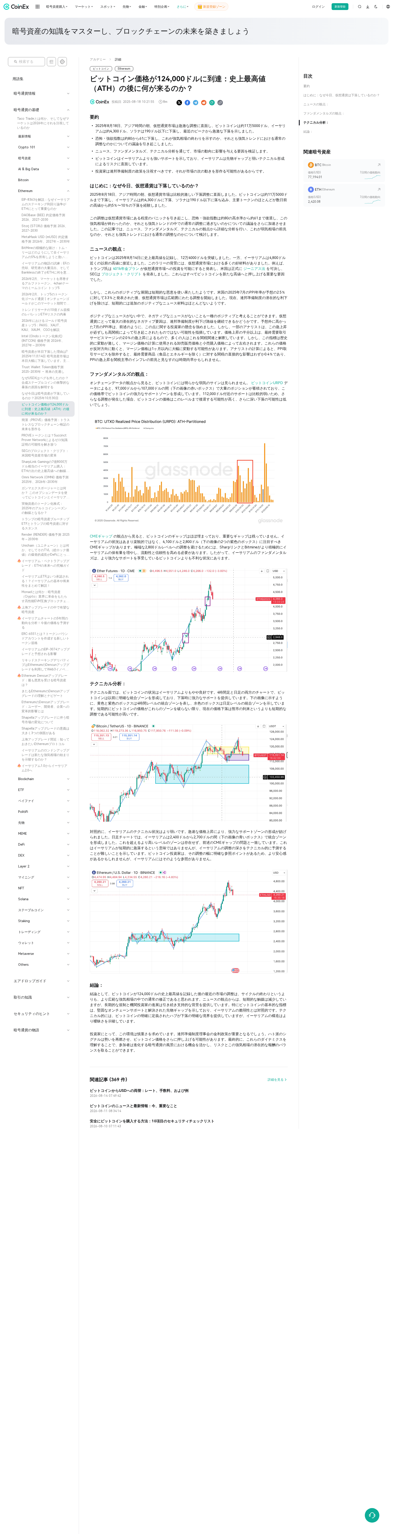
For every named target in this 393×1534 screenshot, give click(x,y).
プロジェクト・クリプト (122, 274)
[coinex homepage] (17, 6)
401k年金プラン (126, 268)
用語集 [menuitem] (18, 79)
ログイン (318, 6)
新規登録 (340, 6)
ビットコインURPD (267, 383)
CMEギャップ (101, 536)
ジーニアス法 (254, 268)
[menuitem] (41, 123)
